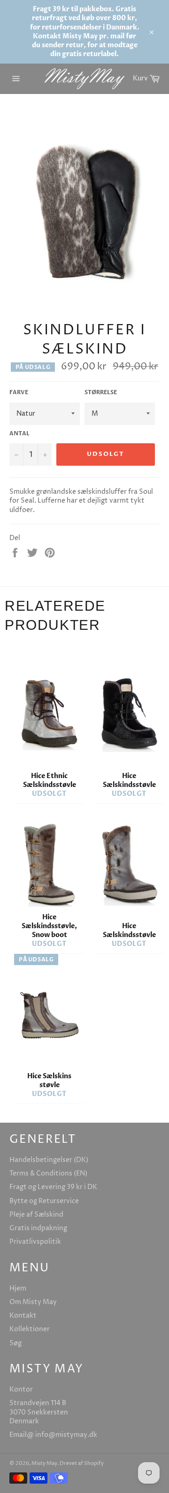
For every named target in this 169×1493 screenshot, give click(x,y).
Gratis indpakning (38, 1228)
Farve (18, 392)
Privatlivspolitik (35, 1241)
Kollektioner (29, 1329)
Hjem (17, 1288)
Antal (19, 433)
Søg (15, 1343)
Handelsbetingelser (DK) (48, 1159)
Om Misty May (33, 1302)
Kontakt (23, 1315)
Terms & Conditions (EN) (48, 1173)
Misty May (44, 1463)
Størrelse (100, 392)
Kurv (148, 77)
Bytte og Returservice (44, 1201)
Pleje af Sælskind (36, 1214)
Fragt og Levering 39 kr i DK (53, 1187)
